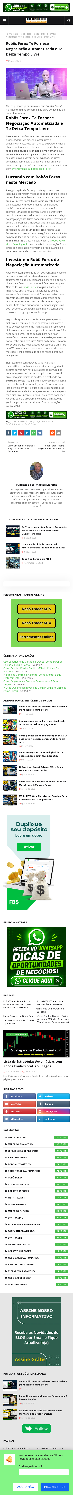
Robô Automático (14, 424)
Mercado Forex (20, 421)
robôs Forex (29, 287)
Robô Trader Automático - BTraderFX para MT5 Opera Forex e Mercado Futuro (17, 1004)
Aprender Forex (33, 1157)
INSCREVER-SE (54, 1486)
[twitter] (53, 1096)
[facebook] (19, 1096)
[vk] (19, 1119)
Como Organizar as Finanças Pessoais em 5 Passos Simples (43, 1397)
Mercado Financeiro (33, 1144)
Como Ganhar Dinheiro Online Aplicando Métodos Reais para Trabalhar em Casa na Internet (53, 1019)
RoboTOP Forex (33, 1284)
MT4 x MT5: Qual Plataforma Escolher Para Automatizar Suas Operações (43, 798)
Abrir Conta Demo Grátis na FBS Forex (50, 1010)
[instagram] (53, 1111)
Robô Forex (25, 33)
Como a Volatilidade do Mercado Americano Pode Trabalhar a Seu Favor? (44, 546)
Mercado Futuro (33, 1211)
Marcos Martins (15, 61)
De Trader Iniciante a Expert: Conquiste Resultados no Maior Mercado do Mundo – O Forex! (44, 530)
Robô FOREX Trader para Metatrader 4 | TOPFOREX (50, 1003)
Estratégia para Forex (33, 1271)
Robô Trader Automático (33, 1170)
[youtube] (19, 1104)
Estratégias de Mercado (33, 1150)
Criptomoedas (33, 1204)
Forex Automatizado (33, 1231)
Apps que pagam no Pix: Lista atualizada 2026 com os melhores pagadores (42, 722)
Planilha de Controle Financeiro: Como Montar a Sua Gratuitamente (40, 1412)
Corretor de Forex (33, 1251)
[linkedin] (53, 1119)
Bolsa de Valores (33, 1184)
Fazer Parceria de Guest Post (18, 1016)
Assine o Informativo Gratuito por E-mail (20, 1022)
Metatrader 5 (33, 1197)
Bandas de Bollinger (33, 1264)
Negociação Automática (41, 421)
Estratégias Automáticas (33, 1224)
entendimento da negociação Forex (31, 168)
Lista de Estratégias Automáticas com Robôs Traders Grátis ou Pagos (32, 1063)
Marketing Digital (33, 1244)
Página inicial (12, 33)
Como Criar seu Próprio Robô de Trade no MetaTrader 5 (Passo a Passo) (42, 783)
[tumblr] (53, 1104)
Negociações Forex (33, 1277)
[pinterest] (19, 1111)
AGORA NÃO (25, 1486)
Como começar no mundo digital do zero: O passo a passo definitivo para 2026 (43, 754)
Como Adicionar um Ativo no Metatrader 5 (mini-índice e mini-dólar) (43, 708)
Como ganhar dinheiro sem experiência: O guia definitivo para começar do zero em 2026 (43, 739)
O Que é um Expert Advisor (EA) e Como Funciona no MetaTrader (41, 768)
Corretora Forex (33, 1191)
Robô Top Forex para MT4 (36, 558)
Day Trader (33, 1237)
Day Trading (33, 1217)
